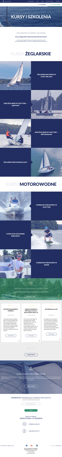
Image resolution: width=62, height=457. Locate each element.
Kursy (42, 4)
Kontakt (58, 1)
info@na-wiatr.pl (34, 424)
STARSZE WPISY (31, 354)
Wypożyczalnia (49, 1)
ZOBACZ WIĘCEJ (31, 386)
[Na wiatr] (7, 1)
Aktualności (31, 1)
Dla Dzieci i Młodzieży (51, 305)
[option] (11, 322)
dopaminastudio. (58, 445)
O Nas (42, 1)
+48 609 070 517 (34, 431)
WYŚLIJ (31, 410)
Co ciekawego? (11, 305)
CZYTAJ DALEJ (11, 334)
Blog (37, 1)
